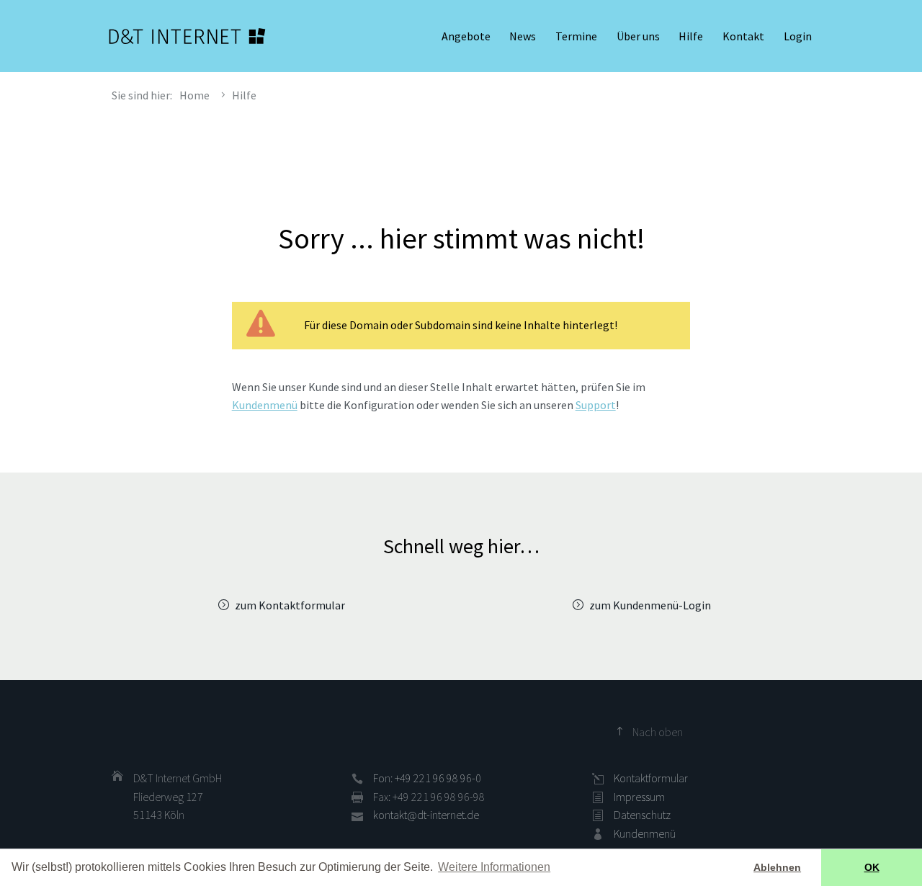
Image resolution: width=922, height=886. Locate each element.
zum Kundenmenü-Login (650, 605)
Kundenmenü (264, 405)
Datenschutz (642, 814)
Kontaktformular (651, 778)
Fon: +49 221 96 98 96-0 (427, 778)
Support (596, 405)
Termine (576, 36)
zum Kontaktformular (290, 605)
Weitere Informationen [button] (494, 867)
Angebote (466, 36)
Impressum (639, 796)
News (522, 36)
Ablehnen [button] (777, 867)
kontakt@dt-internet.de (426, 814)
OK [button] (872, 867)
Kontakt (743, 36)
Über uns (638, 36)
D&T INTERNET (187, 36)
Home (194, 95)
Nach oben (657, 732)
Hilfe (691, 36)
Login (798, 36)
